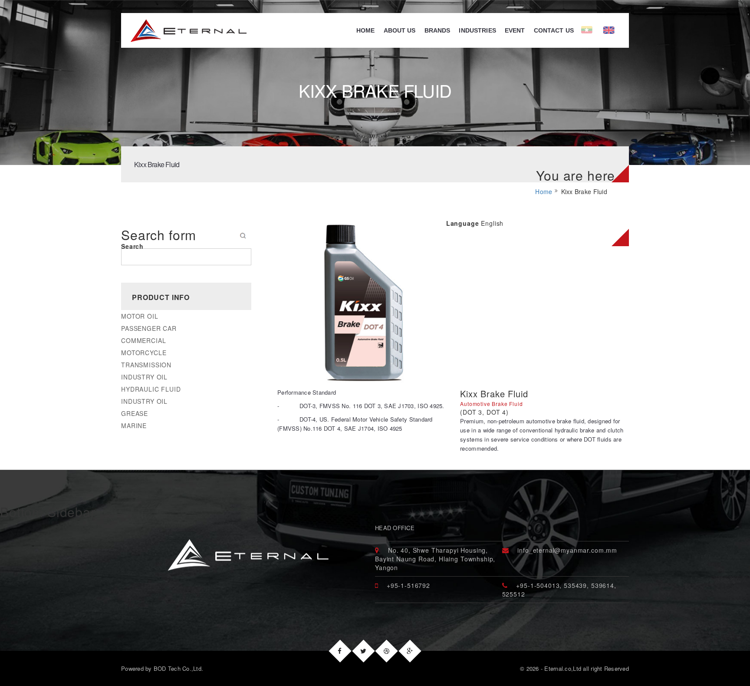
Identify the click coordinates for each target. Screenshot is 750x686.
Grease (134, 413)
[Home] (184, 30)
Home (365, 30)
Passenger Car (149, 328)
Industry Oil (144, 377)
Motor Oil (139, 316)
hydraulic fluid (151, 389)
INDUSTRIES (477, 30)
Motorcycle (143, 352)
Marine (134, 425)
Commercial (143, 340)
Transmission (146, 364)
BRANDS (437, 30)
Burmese (592, 30)
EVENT (515, 30)
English (622, 30)
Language (462, 223)
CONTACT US (554, 30)
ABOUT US (400, 30)
